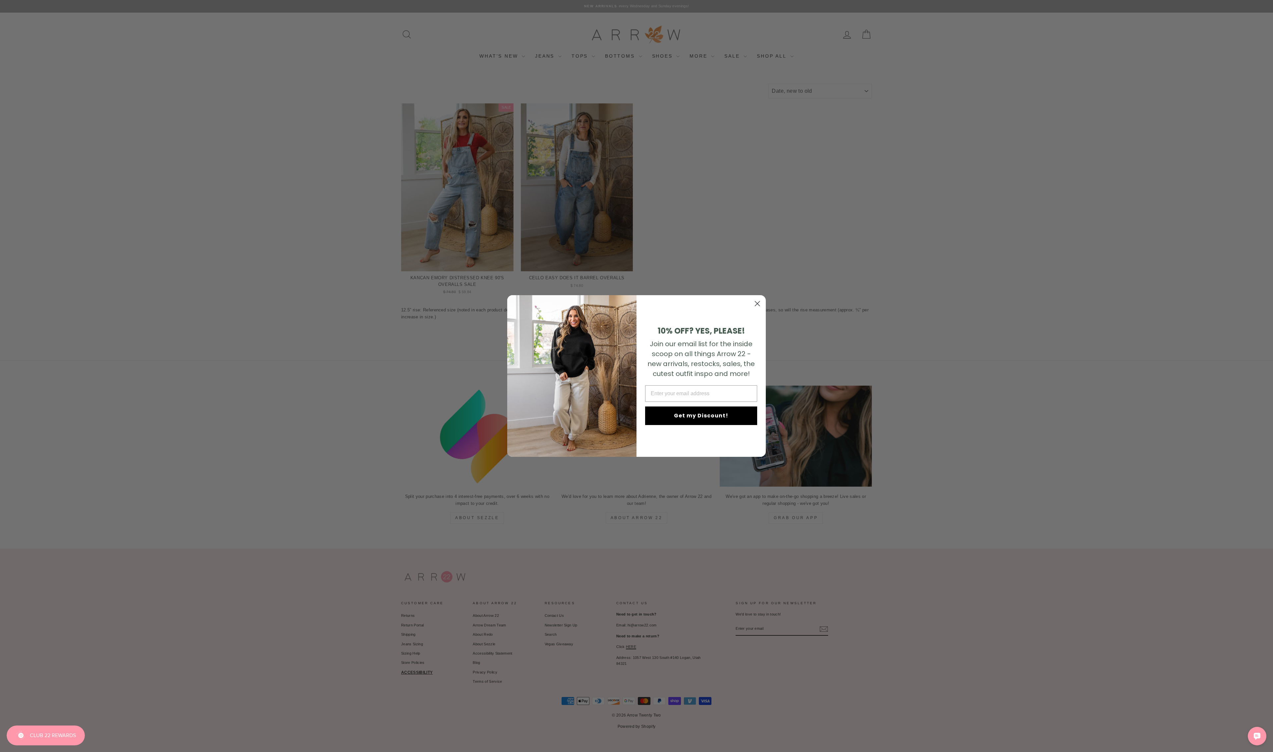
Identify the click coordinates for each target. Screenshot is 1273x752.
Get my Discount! (701, 415)
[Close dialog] (757, 303)
